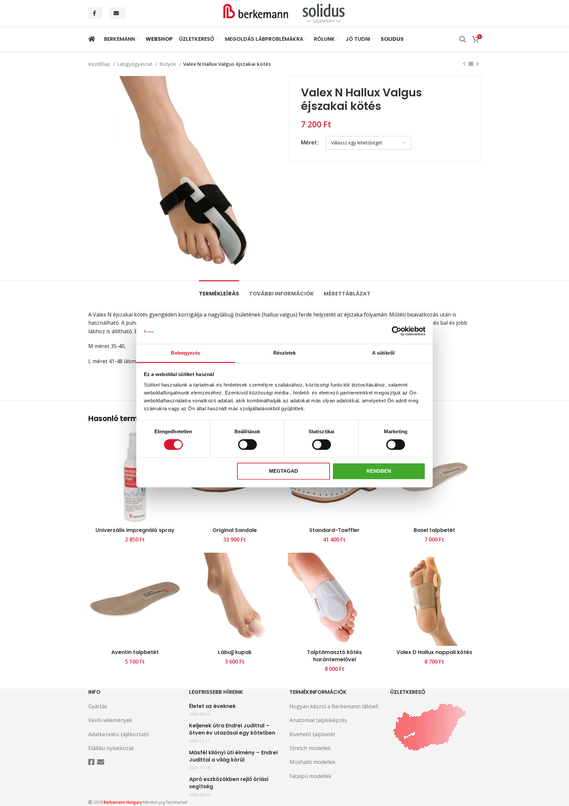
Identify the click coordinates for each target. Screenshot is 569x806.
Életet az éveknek (212, 706)
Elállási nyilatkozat (111, 748)
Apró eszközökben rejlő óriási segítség (228, 783)
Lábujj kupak (235, 652)
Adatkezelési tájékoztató (118, 734)
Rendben (378, 471)
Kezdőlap (100, 64)
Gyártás (97, 706)
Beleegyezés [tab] (185, 353)
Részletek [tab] (284, 353)
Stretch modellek (310, 748)
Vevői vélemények (110, 720)
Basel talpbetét (434, 530)
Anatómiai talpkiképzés (318, 720)
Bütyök (168, 64)
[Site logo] (284, 12)
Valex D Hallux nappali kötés (434, 652)
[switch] (247, 445)
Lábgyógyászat (135, 64)
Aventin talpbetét (135, 652)
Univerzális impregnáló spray (135, 530)
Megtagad (283, 471)
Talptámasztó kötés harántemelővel (334, 655)
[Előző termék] (464, 64)
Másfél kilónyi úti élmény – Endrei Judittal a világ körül (233, 756)
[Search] (462, 39)
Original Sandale (234, 530)
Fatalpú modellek (310, 776)
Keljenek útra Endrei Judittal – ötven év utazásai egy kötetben (232, 729)
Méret (309, 142)
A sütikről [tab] (383, 353)
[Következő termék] (477, 64)
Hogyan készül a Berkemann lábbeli (333, 706)
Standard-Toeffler (334, 530)
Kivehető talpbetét (312, 734)
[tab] (219, 290)
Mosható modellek (312, 762)
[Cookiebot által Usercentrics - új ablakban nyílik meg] (396, 331)
